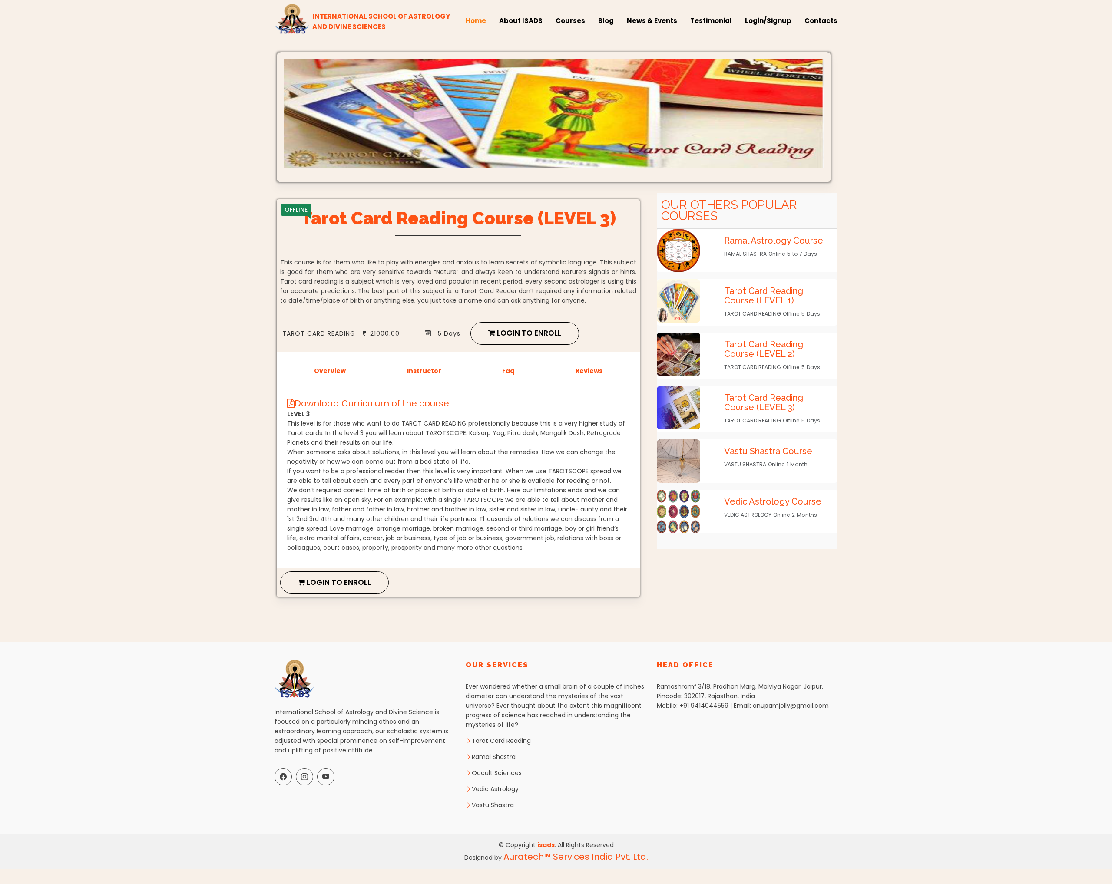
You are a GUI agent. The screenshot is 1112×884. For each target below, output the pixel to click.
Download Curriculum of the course (372, 403)
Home (476, 20)
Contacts (820, 20)
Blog (606, 20)
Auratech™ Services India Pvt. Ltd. (575, 857)
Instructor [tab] (424, 370)
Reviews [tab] (589, 370)
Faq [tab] (508, 370)
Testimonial (711, 20)
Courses (570, 20)
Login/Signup (768, 20)
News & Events (652, 20)
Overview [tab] (330, 370)
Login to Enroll (528, 333)
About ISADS (521, 20)
